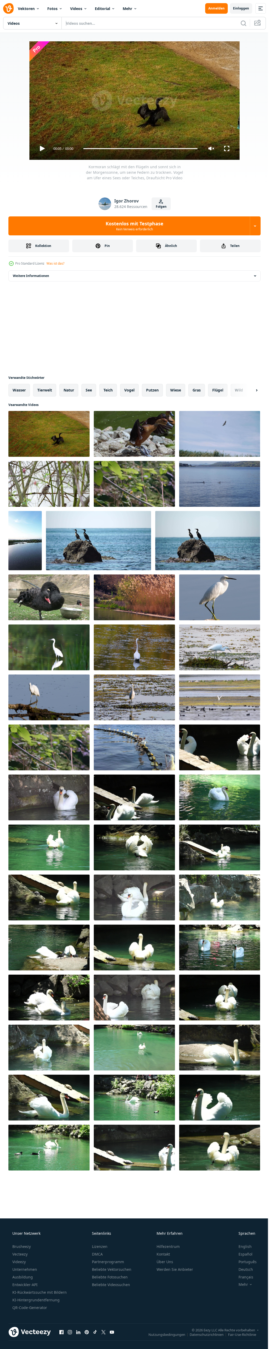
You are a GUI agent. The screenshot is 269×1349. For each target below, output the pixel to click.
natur (69, 390)
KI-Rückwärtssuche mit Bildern (39, 1292)
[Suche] (239, 23)
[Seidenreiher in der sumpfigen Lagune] (49, 647)
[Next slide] (248, 390)
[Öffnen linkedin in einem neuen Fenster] (78, 1332)
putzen (152, 390)
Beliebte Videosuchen (110, 1284)
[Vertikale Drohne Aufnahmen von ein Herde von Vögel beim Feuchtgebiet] (25, 540)
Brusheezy (21, 1246)
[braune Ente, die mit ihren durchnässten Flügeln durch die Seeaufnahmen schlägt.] (134, 434)
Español (242, 1254)
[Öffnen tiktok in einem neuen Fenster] (95, 1332)
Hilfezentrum (167, 1246)
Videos (76, 8)
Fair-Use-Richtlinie (238, 1334)
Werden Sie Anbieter (174, 1269)
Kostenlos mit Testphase (133, 225)
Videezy (18, 1261)
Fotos (52, 8)
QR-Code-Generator (29, 1307)
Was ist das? (55, 263)
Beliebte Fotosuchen (109, 1276)
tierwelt (44, 390)
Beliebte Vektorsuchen (111, 1269)
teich (108, 390)
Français (242, 1276)
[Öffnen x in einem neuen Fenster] (103, 1332)
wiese (175, 390)
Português (244, 1261)
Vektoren (26, 8)
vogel (129, 390)
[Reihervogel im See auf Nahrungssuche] (219, 597)
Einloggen (237, 8)
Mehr (127, 8)
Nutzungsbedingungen (162, 1334)
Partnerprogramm (107, 1261)
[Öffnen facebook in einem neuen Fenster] (61, 1332)
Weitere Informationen (31, 276)
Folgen (159, 206)
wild (239, 390)
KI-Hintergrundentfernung (35, 1299)
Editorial (102, 8)
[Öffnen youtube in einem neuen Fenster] (112, 1332)
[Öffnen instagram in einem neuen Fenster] (70, 1332)
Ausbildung (22, 1276)
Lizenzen (99, 1246)
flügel (217, 390)
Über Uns (164, 1261)
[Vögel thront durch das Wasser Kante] (134, 597)
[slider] (138, 148)
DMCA (96, 1254)
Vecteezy (19, 1254)
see (89, 390)
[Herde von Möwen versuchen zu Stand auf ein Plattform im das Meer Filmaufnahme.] (134, 747)
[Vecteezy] (8, 8)
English (241, 1246)
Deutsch (242, 1269)
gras (197, 390)
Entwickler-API (24, 1284)
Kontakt (162, 1254)
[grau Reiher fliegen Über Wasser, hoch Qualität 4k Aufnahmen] (219, 434)
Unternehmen (24, 1269)
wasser (19, 390)
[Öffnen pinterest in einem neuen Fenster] (87, 1332)
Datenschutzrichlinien (203, 1334)
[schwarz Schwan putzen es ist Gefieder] (49, 597)
